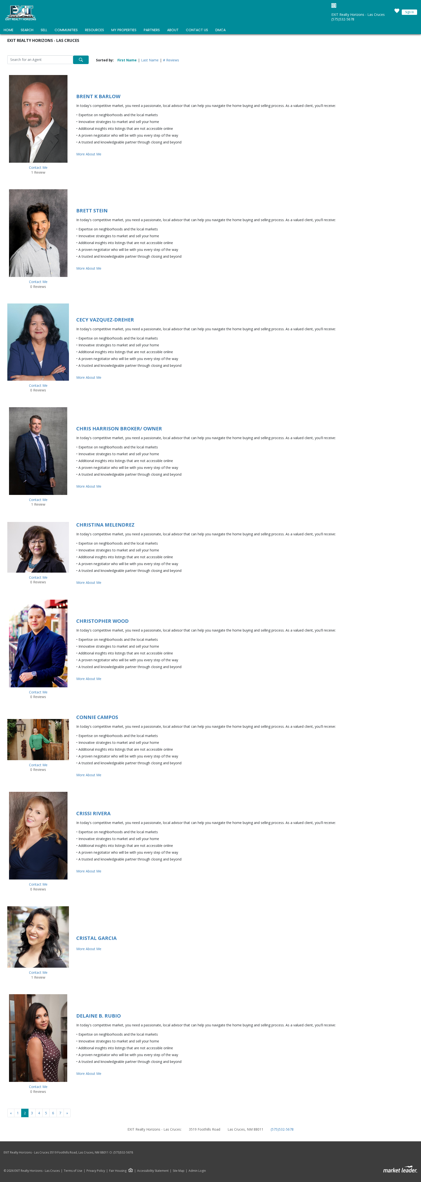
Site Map (178, 1171)
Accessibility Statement (153, 1171)
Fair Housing (117, 1171)
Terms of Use (73, 1171)
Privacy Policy (95, 1171)
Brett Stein (92, 210)
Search (27, 30)
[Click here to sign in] (397, 12)
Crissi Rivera (93, 813)
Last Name (150, 60)
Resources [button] (94, 30)
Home (8, 30)
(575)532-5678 (342, 19)
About (173, 30)
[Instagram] (333, 6)
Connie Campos (97, 717)
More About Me (88, 154)
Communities (66, 30)
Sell (44, 30)
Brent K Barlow (98, 96)
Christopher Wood (102, 621)
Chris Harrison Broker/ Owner (119, 428)
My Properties (123, 30)
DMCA (220, 30)
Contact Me (38, 167)
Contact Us (197, 30)
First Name (127, 60)
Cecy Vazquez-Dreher (105, 319)
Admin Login (197, 1171)
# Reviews (171, 60)
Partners (152, 30)
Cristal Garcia (96, 938)
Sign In (409, 12)
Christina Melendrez (105, 524)
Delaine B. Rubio (98, 1015)
